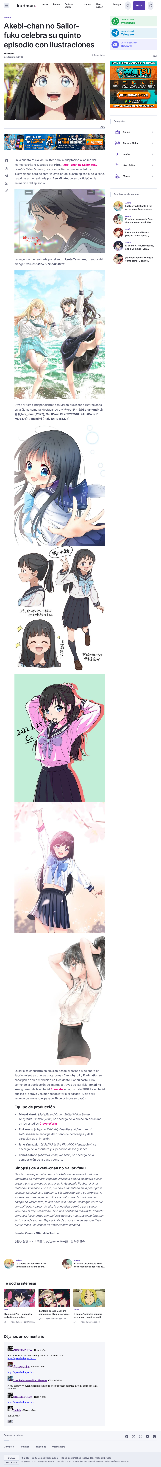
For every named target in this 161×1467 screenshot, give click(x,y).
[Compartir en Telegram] (6, 175)
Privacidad (40, 1446)
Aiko (64, 1318)
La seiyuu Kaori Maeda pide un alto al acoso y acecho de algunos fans (138, 235)
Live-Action (99, 5)
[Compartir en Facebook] (6, 160)
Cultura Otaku (69, 5)
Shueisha (57, 1089)
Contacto (9, 1446)
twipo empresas (103, 1457)
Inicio (45, 4)
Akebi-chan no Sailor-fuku (79, 164)
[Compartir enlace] (6, 191)
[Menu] (6, 5)
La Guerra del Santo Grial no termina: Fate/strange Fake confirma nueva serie (31, 1266)
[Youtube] (147, 1436)
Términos (24, 1446)
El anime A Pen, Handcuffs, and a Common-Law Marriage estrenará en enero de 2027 (19, 1319)
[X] (133, 1436)
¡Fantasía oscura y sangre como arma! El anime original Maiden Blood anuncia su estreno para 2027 (54, 1315)
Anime (56, 4)
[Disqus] (54, 1384)
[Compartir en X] (6, 168)
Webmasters (58, 1446)
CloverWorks (48, 1123)
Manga (117, 4)
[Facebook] (127, 1436)
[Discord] (154, 1436)
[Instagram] (140, 1436)
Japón (87, 4)
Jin (98, 1322)
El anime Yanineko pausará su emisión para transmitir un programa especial (89, 1317)
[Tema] (150, 5)
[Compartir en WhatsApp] (6, 183)
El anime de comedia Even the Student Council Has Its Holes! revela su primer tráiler (88, 1268)
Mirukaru (9, 53)
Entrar (139, 5)
